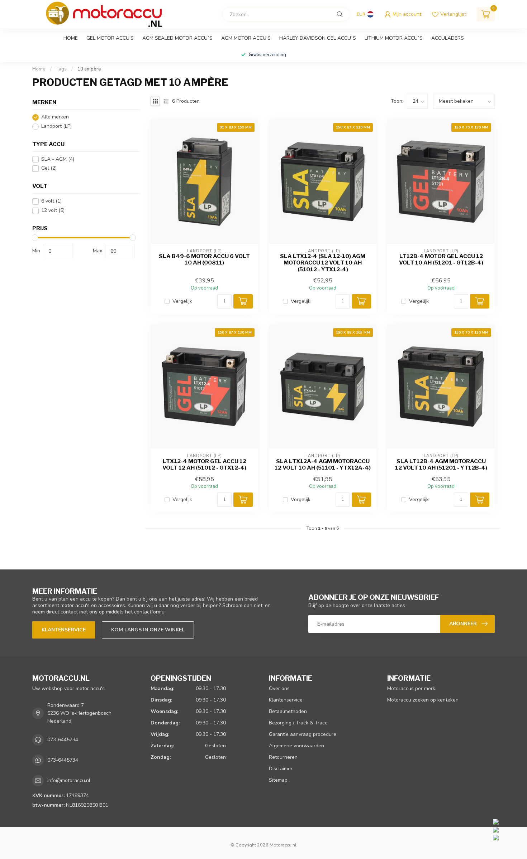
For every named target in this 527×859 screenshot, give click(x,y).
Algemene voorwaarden (296, 745)
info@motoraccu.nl (68, 780)
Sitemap (278, 780)
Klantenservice (64, 629)
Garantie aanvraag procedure (302, 734)
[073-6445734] (508, 821)
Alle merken (55, 117)
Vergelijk (182, 301)
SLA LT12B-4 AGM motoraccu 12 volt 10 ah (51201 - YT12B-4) (441, 464)
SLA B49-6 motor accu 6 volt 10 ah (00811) (204, 259)
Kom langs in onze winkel (148, 629)
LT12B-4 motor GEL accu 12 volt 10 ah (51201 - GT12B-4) (441, 259)
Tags (61, 69)
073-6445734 (62, 739)
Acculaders (447, 38)
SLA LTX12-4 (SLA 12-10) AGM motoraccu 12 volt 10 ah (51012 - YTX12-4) (322, 263)
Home (70, 38)
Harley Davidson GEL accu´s (317, 38)
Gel (49, 168)
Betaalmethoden (288, 711)
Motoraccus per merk (411, 688)
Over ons (279, 688)
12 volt (53, 210)
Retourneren (283, 757)
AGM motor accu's (246, 38)
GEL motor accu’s (110, 38)
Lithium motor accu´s (394, 38)
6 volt (51, 201)
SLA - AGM (57, 159)
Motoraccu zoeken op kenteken (423, 700)
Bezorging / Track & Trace (298, 722)
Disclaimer (281, 768)
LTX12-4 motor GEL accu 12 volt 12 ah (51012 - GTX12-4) (204, 464)
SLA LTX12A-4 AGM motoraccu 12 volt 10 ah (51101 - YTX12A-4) (323, 464)
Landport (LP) (56, 126)
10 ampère (89, 69)
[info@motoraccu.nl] (508, 829)
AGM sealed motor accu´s (177, 38)
